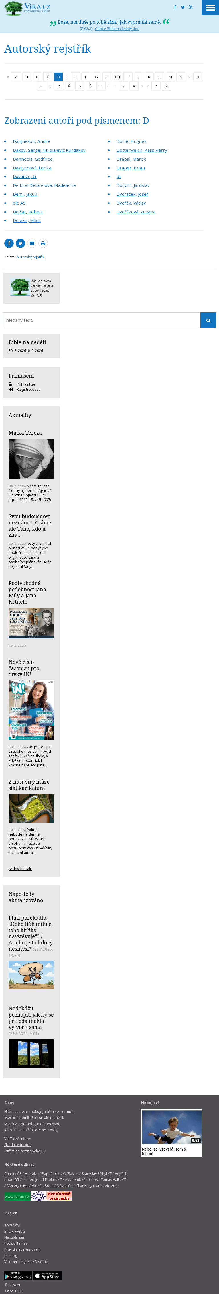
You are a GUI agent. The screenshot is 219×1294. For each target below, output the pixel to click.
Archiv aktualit (20, 868)
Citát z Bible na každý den (117, 28)
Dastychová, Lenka (32, 168)
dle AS (19, 203)
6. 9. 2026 (35, 350)
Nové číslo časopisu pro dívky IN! (24, 668)
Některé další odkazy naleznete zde (87, 1185)
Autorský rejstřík (30, 256)
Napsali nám (14, 1237)
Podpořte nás (16, 1243)
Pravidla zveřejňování (22, 1249)
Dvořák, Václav (131, 203)
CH (117, 76)
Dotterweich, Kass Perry (142, 150)
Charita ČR (13, 1173)
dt (119, 176)
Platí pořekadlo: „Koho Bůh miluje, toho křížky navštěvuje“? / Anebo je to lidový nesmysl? (31, 933)
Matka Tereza (25, 432)
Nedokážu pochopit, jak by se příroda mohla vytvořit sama (31, 1017)
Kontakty (11, 1224)
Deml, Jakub (25, 194)
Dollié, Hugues (132, 141)
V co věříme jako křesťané (26, 1261)
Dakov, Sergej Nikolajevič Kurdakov (49, 150)
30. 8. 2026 (17, 350)
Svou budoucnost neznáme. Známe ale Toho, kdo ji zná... (30, 525)
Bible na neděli (27, 342)
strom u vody (39, 291)
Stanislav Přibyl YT (97, 1173)
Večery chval (18, 1185)
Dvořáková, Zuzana (136, 212)
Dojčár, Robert (28, 212)
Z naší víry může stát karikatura (29, 784)
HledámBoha (43, 1185)
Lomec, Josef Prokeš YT (42, 1179)
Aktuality (20, 415)
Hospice (32, 1173)
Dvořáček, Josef (132, 194)
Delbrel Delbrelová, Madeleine (44, 185)
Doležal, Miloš (27, 220)
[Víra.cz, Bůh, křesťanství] (27, 8)
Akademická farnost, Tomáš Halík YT (95, 1179)
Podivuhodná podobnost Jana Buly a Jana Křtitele (27, 592)
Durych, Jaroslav (133, 185)
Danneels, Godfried (33, 159)
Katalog (10, 1255)
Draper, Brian (131, 168)
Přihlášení (21, 375)
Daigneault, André (31, 141)
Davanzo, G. (25, 176)
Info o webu (14, 1231)
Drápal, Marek (131, 159)
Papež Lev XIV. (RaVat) (60, 1173)
